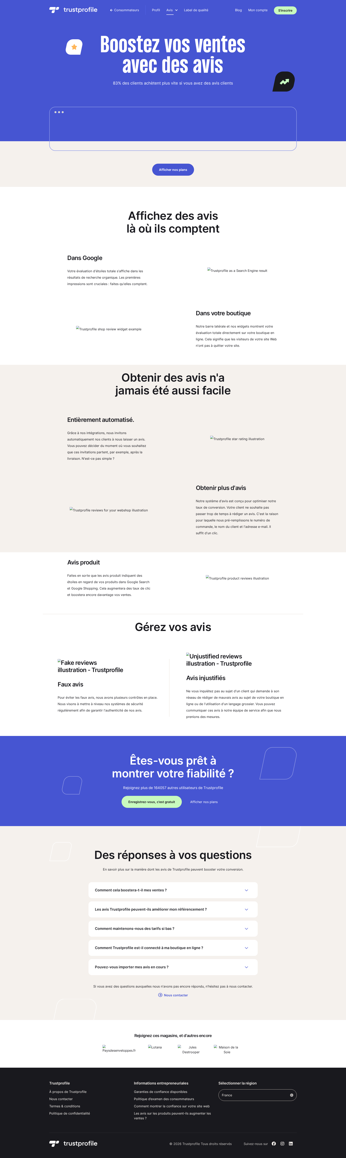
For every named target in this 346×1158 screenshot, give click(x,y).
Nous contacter (175, 995)
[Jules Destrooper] (191, 1050)
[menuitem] (124, 10)
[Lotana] (155, 1050)
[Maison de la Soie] (227, 1050)
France (227, 1095)
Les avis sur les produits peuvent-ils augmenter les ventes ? (172, 1115)
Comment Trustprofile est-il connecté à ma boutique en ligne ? (149, 948)
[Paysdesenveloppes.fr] (119, 1050)
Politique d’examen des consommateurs (164, 1099)
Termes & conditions (64, 1106)
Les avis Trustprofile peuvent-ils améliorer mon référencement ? (151, 909)
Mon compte (258, 10)
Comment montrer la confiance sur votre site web (172, 1106)
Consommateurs (126, 10)
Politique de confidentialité (69, 1113)
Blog (238, 10)
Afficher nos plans (173, 170)
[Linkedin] (291, 1144)
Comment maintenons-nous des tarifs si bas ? (134, 928)
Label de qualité (196, 10)
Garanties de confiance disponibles (160, 1092)
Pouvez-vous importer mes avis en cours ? (132, 967)
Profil (156, 10)
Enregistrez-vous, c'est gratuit (151, 802)
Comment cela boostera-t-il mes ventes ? (131, 890)
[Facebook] (274, 1144)
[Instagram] (282, 1144)
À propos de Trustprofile (67, 1092)
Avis (170, 10)
